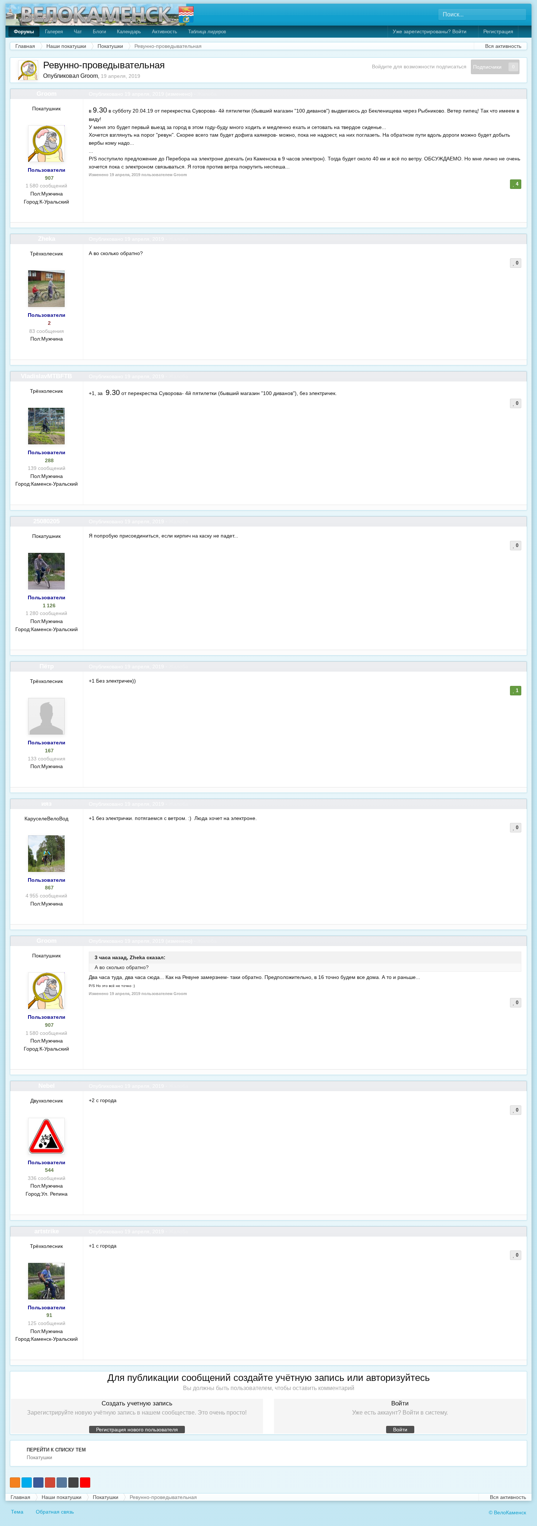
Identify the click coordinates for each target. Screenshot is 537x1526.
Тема (18, 1512)
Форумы (24, 31)
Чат (78, 31)
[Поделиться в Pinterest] (85, 1482)
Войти (400, 1429)
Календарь (129, 31)
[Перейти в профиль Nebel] (46, 1136)
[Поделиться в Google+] (50, 1482)
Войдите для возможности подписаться (419, 66)
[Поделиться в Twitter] (27, 1482)
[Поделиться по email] (73, 1482)
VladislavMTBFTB (46, 376)
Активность (164, 31)
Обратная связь (55, 1512)
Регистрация (498, 31)
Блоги (99, 31)
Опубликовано (126, 94)
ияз (46, 803)
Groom (89, 76)
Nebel (46, 1085)
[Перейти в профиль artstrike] (46, 1281)
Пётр (46, 666)
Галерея (54, 31)
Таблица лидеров (207, 31)
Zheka (46, 238)
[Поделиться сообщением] (521, 94)
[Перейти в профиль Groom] (28, 70)
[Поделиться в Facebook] (38, 1482)
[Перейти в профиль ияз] (46, 853)
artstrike (46, 1231)
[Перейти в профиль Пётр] (46, 716)
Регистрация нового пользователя (137, 1429)
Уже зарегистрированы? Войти (431, 31)
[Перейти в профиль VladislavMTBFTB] (46, 426)
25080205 (46, 521)
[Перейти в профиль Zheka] (46, 288)
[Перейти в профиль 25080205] (46, 571)
